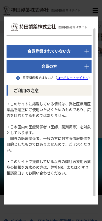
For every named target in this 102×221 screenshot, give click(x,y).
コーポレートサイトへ (72, 77)
